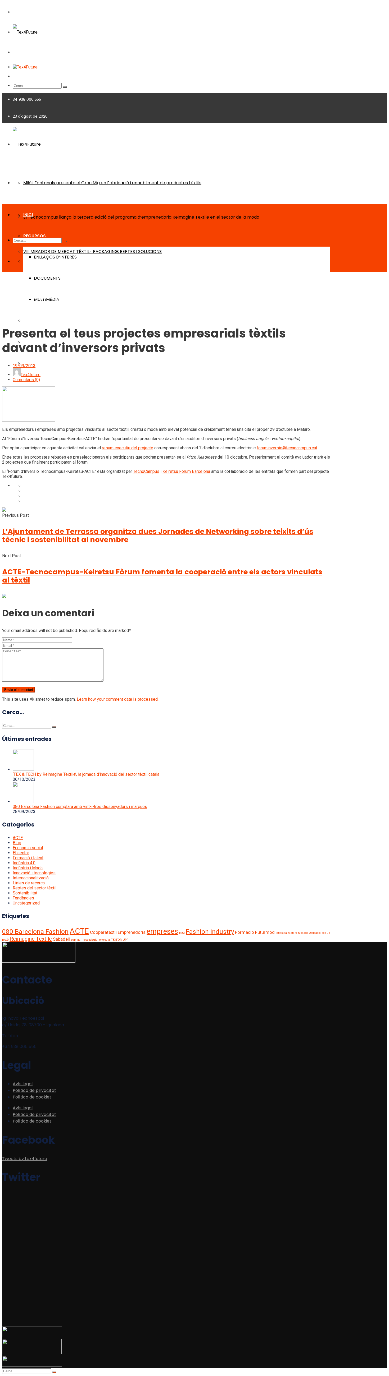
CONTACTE (35, 363)
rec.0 (5, 939)
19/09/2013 (24, 365)
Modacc (303, 933)
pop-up (326, 933)
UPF (125, 939)
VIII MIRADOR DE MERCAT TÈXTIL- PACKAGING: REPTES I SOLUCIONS (92, 251)
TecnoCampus (146, 471)
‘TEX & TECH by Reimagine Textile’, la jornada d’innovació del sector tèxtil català (86, 774)
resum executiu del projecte (127, 447)
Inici (6, 297)
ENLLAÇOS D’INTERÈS (55, 257)
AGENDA (32, 320)
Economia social (28, 847)
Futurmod (265, 932)
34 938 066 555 (27, 99)
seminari (76, 939)
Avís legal (23, 1084)
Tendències (23, 898)
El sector (21, 852)
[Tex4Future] (25, 32)
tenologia (104, 939)
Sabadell (61, 939)
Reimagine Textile (31, 939)
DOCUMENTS (47, 278)
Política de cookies (32, 1097)
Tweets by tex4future (24, 1159)
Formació (244, 932)
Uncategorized (26, 903)
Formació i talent (28, 857)
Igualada (281, 933)
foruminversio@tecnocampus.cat (287, 447)
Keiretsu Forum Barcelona (186, 471)
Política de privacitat (34, 1090)
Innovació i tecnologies (34, 872)
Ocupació (314, 933)
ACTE (18, 837)
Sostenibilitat (25, 892)
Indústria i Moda (28, 867)
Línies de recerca (29, 882)
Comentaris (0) (26, 379)
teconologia (90, 939)
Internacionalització (31, 877)
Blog (15, 297)
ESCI (182, 933)
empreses (162, 931)
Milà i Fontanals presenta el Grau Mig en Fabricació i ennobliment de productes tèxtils (112, 183)
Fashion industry (210, 931)
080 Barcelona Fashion (35, 931)
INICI (28, 215)
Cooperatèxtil (103, 932)
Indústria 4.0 (24, 862)
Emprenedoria (132, 932)
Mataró (292, 933)
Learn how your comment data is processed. (118, 699)
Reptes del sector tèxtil (34, 887)
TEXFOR (116, 939)
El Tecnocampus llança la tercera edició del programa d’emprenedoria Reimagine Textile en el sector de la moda (141, 217)
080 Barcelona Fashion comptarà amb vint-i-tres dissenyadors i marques (80, 806)
